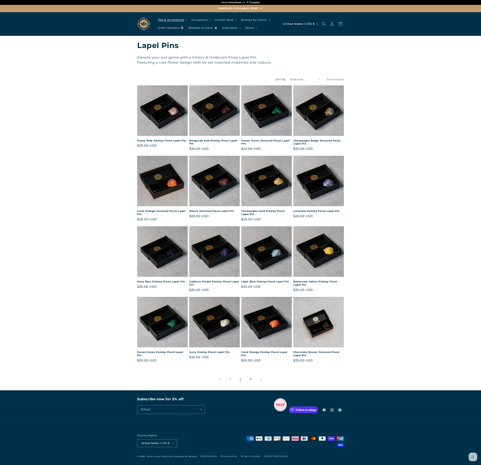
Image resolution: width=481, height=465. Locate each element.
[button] (172, 20)
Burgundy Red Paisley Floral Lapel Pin (213, 142)
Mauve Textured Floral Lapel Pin (211, 210)
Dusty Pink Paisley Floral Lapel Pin (161, 140)
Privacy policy (229, 456)
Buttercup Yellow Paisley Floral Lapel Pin (315, 283)
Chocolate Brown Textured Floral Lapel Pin (316, 354)
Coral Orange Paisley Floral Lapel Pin (264, 354)
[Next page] (261, 379)
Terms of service (250, 456)
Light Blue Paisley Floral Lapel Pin (265, 281)
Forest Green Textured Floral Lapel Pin (265, 142)
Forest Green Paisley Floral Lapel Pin (160, 354)
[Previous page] (220, 379)
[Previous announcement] (138, 8)
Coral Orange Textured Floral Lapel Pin (161, 212)
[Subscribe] (200, 409)
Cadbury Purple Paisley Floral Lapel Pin (214, 283)
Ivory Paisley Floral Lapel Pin (209, 352)
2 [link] (240, 379)
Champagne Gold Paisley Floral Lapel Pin (263, 212)
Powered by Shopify (185, 456)
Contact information (276, 456)
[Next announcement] (342, 8)
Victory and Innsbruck (160, 456)
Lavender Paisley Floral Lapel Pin (316, 210)
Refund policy (209, 456)
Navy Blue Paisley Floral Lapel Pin (161, 281)
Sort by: (280, 79)
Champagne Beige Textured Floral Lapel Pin (317, 142)
